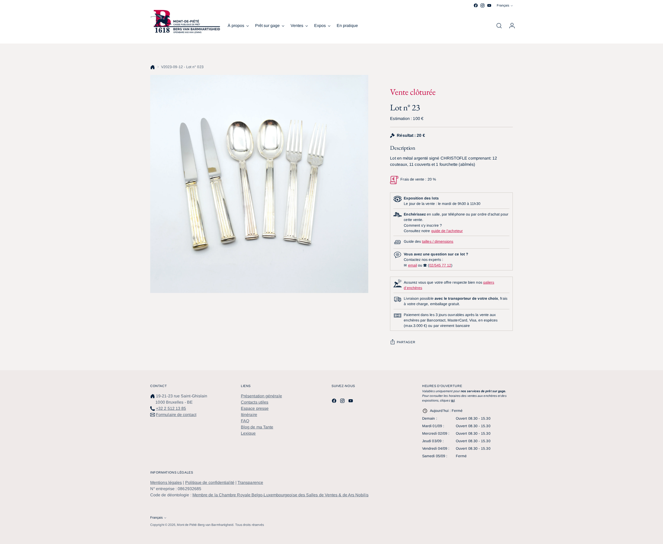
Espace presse (255, 408)
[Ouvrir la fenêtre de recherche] (499, 25)
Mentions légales (166, 482)
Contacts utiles (254, 402)
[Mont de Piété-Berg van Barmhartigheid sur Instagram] (482, 5)
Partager (406, 342)
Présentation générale (261, 396)
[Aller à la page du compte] (510, 25)
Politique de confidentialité (209, 482)
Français (503, 5)
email (412, 265)
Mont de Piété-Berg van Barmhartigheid (205, 525)
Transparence (250, 482)
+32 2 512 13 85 (171, 408)
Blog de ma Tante (257, 427)
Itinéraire (249, 414)
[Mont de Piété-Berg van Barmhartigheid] (185, 21)
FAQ (245, 421)
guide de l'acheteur (447, 231)
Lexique (248, 433)
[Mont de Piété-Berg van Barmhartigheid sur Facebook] (475, 5)
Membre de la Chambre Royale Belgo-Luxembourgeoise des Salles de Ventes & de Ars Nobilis (280, 495)
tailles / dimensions (437, 241)
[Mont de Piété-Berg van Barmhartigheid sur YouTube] (489, 5)
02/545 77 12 (440, 265)
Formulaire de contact (176, 414)
